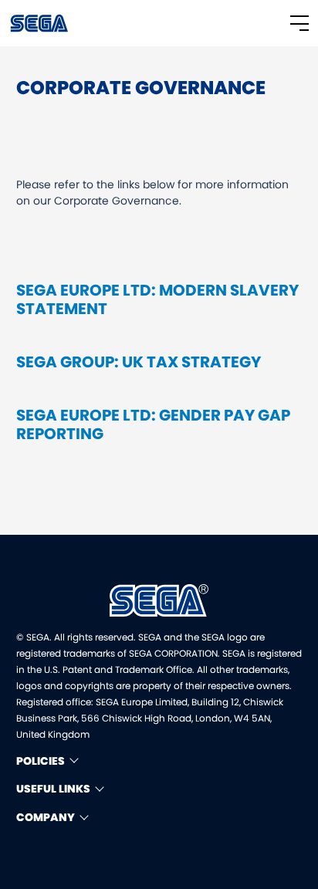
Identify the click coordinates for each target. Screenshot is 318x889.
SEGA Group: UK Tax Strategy (138, 362)
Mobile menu (299, 23)
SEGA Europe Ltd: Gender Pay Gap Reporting (153, 424)
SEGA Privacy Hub (40, 23)
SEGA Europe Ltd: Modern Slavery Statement (157, 299)
